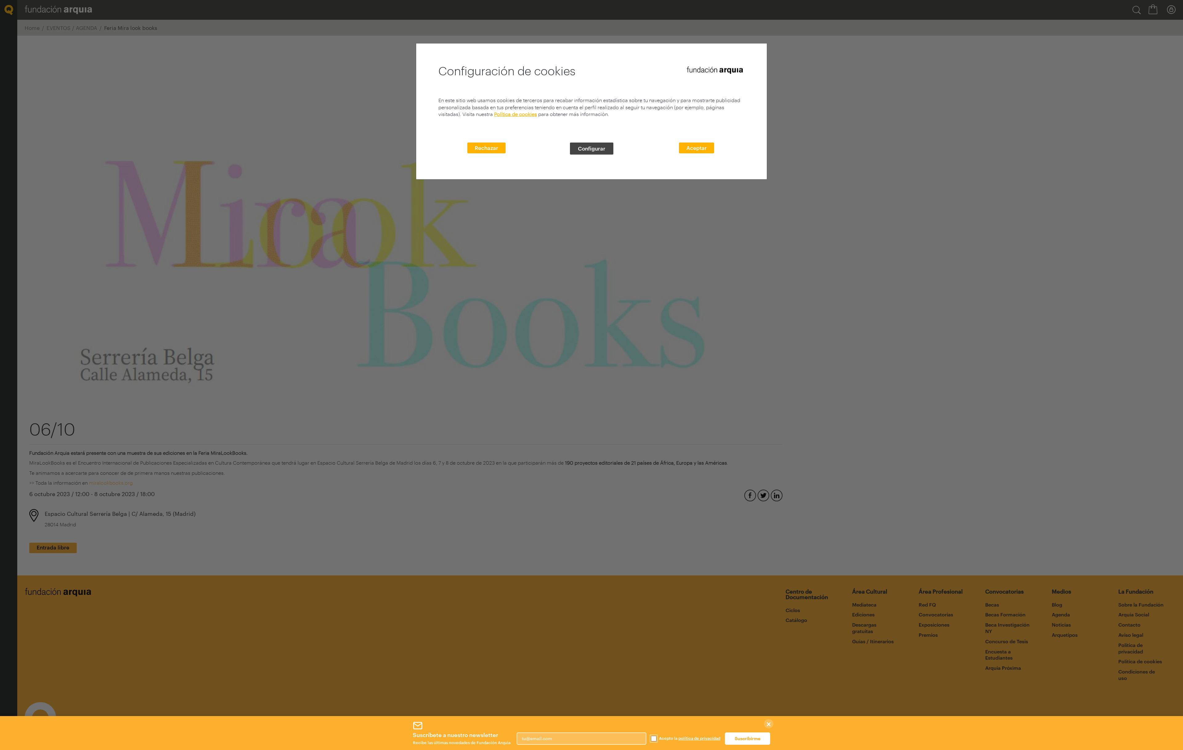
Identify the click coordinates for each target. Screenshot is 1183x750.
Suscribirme (747, 738)
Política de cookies (515, 114)
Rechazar (486, 148)
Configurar (591, 148)
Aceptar (696, 148)
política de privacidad (699, 738)
